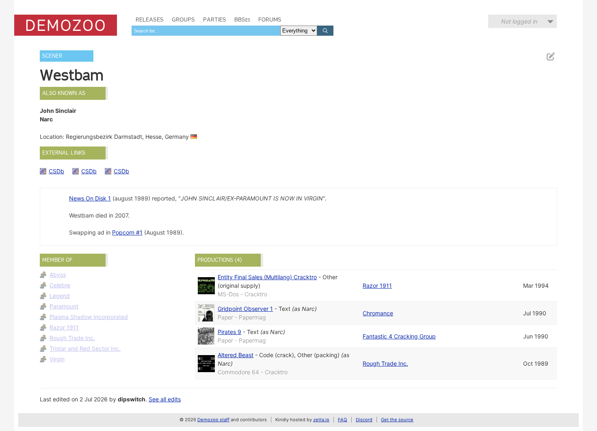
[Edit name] (550, 56)
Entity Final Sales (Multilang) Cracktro (267, 277)
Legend (60, 295)
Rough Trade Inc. (72, 337)
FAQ (342, 419)
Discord (364, 419)
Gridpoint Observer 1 (245, 308)
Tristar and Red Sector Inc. (85, 348)
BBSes (242, 19)
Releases (150, 19)
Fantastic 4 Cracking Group (399, 336)
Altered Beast (235, 354)
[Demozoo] (65, 25)
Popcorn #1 (127, 232)
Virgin (57, 359)
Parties (214, 19)
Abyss (58, 274)
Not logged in (519, 21)
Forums (269, 19)
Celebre (60, 285)
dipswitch (131, 399)
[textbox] (206, 31)
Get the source (397, 419)
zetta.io (321, 419)
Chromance (378, 313)
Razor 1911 (64, 327)
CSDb (56, 171)
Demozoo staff (213, 419)
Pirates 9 (229, 331)
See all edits (165, 399)
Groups (183, 19)
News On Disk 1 (90, 198)
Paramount (64, 306)
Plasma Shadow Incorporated (89, 316)
